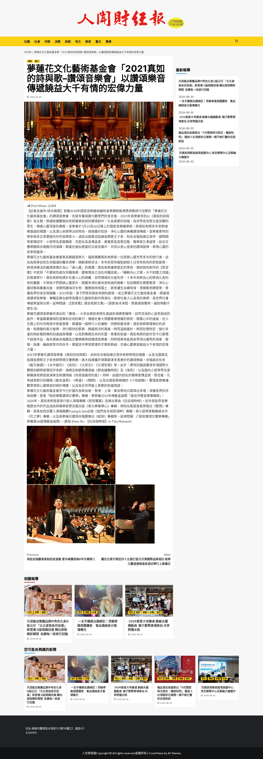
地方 (78, 41)
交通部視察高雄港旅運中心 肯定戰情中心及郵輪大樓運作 (207, 155)
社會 (37, 41)
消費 (57, 41)
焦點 (30, 61)
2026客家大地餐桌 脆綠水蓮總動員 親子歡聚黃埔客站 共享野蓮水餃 (149, 626)
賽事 (108, 41)
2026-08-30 (36, 639)
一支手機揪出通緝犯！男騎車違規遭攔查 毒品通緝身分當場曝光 (97, 626)
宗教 (47, 41)
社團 (27, 41)
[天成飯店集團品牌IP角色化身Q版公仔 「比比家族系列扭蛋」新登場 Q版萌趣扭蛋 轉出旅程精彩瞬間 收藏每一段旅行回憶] (48, 601)
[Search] (236, 41)
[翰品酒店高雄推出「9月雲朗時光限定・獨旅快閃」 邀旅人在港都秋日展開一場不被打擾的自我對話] (175, 669)
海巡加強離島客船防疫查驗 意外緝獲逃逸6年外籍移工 (61, 557)
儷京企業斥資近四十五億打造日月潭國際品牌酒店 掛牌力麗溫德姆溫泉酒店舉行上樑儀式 (135, 559)
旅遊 (167, 678)
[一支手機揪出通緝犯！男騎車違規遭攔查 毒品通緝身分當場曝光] (98, 601)
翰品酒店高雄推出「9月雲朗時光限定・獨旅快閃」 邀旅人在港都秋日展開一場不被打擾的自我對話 (207, 137)
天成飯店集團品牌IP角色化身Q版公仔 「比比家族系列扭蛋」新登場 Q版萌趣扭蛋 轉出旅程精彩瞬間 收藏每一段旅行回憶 (207, 85)
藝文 (98, 41)
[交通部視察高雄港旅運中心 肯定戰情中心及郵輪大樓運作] (218, 669)
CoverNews (156, 753)
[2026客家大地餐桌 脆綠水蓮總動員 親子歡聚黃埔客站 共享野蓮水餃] (149, 601)
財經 (68, 41)
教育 (88, 41)
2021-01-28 (35, 97)
